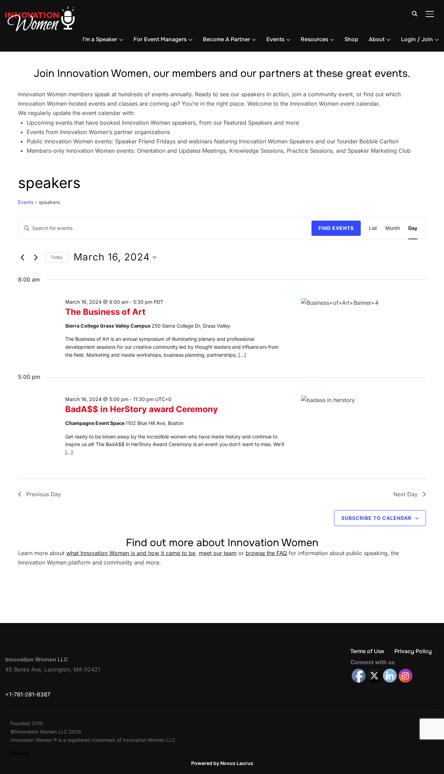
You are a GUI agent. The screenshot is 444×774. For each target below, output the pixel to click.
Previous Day (43, 494)
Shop (351, 39)
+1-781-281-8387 (27, 694)
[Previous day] (22, 257)
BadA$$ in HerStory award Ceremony (141, 409)
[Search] (414, 13)
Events (275, 39)
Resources (314, 39)
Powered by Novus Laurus (222, 763)
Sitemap (20, 753)
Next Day (405, 494)
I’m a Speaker (100, 39)
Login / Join (417, 39)
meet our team (218, 553)
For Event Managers (160, 39)
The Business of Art (105, 312)
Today (57, 257)
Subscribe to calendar (376, 518)
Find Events (336, 228)
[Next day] (36, 257)
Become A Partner (226, 39)
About (377, 39)
